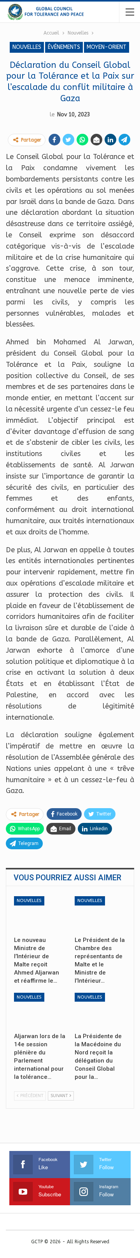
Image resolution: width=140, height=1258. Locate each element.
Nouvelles (26, 47)
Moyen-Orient (106, 47)
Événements (64, 47)
